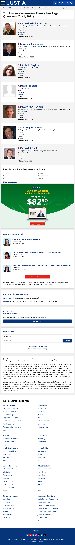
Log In (61, 3)
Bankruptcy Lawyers (10, 408)
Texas (40, 487)
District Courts (8, 484)
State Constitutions (45, 469)
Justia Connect (13, 539)
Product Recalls (8, 508)
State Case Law (43, 475)
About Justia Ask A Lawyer (15, 294)
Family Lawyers (8, 424)
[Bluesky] (42, 535)
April (33, 8)
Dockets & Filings (9, 487)
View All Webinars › (38, 277)
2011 (28, 8)
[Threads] (39, 535)
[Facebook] (33, 535)
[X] (44, 535)
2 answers (21, 53)
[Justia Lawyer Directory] (47, 535)
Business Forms (9, 505)
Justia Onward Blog (45, 515)
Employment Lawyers (11, 418)
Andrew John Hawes (31, 127)
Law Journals (42, 451)
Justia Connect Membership (48, 499)
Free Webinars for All (13, 234)
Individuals (42, 405)
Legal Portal (24, 539)
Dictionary (41, 439)
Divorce (40, 414)
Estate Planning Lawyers (12, 421)
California (6, 173)
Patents (6, 511)
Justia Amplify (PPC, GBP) (47, 511)
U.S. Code (6, 472)
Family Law (41, 424)
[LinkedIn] (27, 535)
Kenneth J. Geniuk (30, 148)
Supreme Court (8, 478)
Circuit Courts (8, 481)
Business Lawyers (9, 411)
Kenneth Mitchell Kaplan (33, 23)
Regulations (7, 475)
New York (41, 484)
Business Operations (10, 442)
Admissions (42, 442)
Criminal (41, 411)
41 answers (21, 32)
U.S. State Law (44, 466)
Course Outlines (43, 448)
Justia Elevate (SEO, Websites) (48, 508)
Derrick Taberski (29, 85)
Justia (3, 8)
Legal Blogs (7, 502)
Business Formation (10, 439)
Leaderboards (21, 8)
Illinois (5, 178)
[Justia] (16, 3)
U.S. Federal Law (10, 466)
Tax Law (6, 457)
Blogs (40, 454)
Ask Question (37, 321)
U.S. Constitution (9, 469)
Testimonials (42, 518)
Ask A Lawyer (11, 8)
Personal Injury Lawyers (12, 427)
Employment (7, 445)
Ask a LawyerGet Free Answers (11, 312)
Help (39, 539)
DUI (39, 418)
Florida (5, 176)
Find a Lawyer (9, 331)
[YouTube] (30, 535)
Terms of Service (48, 539)
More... (5, 430)
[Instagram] (36, 535)
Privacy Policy (61, 539)
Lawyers (6, 301)
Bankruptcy (42, 408)
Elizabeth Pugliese (30, 65)
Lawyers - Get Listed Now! (37, 346)
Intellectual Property (10, 448)
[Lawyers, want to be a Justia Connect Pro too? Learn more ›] (41, 44)
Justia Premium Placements (47, 505)
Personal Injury (43, 427)
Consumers (7, 298)
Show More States (10, 182)
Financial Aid (42, 445)
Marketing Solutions (46, 496)
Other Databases (10, 496)
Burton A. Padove (29, 44)
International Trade (10, 451)
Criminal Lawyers (9, 414)
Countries (6, 518)
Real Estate (7, 454)
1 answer (21, 115)
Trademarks (7, 515)
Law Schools (43, 435)
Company (33, 539)
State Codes (42, 472)
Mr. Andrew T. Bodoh (31, 106)
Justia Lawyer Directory (46, 502)
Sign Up (69, 3)
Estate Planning (43, 421)
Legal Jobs (7, 499)
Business (6, 435)
